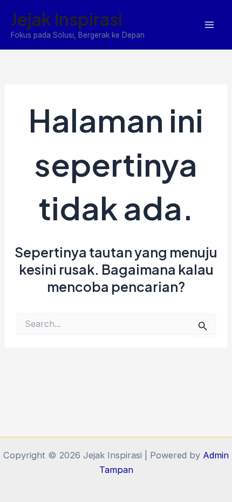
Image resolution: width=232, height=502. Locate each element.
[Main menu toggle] (209, 25)
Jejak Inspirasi (66, 19)
